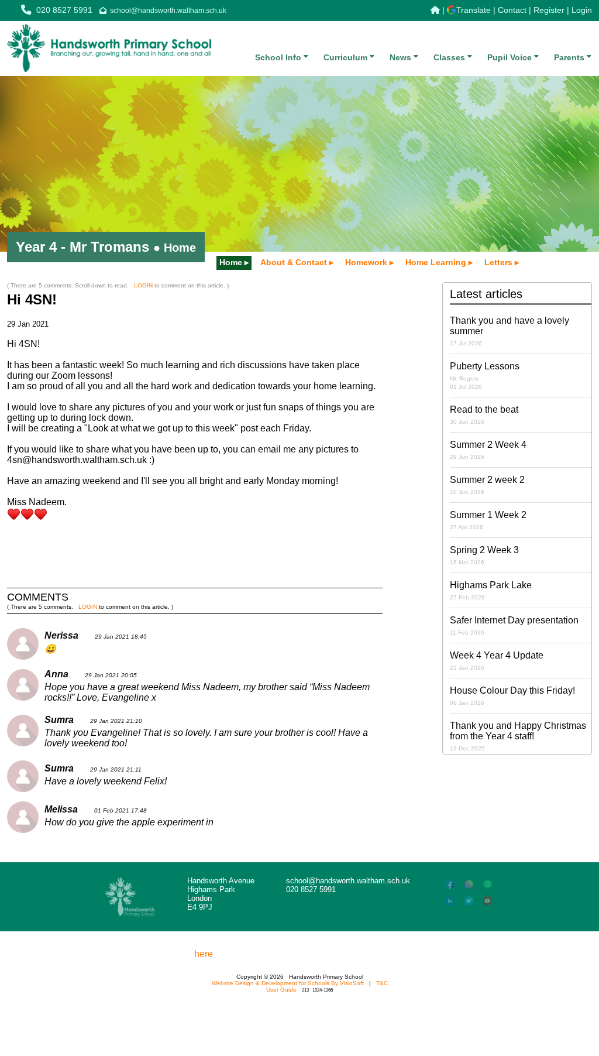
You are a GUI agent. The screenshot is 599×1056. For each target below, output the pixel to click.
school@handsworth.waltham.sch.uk (168, 10)
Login (582, 10)
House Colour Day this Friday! (512, 695)
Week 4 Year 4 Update (496, 660)
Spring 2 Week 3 (484, 555)
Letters (498, 262)
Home (230, 262)
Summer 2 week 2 (487, 485)
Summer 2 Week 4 (488, 450)
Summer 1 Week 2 (488, 520)
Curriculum (346, 57)
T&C (382, 983)
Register (548, 10)
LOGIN (143, 285)
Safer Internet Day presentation (514, 625)
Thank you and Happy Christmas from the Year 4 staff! (518, 736)
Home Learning (435, 262)
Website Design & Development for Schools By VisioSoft (288, 983)
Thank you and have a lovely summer (509, 331)
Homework (366, 262)
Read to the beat (484, 414)
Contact (512, 10)
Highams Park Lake (491, 590)
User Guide (281, 989)
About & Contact (293, 262)
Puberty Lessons (484, 375)
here (203, 954)
